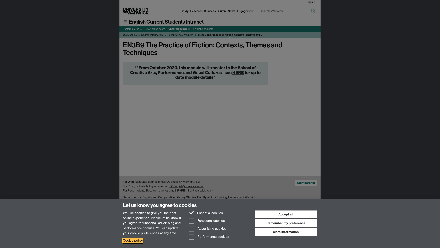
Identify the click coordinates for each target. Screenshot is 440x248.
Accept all (285, 214)
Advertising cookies (212, 229)
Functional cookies (211, 221)
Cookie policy (133, 240)
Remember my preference (285, 223)
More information (286, 232)
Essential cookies (209, 213)
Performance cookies (213, 237)
